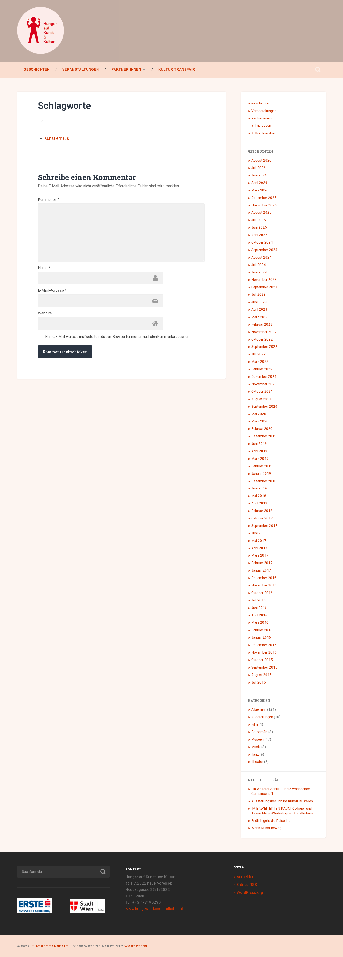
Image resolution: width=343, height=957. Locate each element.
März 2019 (260, 459)
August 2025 (261, 212)
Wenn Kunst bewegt (267, 828)
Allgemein (258, 709)
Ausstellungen (262, 717)
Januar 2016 (261, 637)
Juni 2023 (259, 302)
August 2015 (261, 675)
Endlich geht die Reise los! (271, 821)
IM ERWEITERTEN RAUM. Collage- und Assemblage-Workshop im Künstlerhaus (282, 810)
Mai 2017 (258, 541)
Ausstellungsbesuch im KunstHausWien (282, 801)
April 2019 (259, 451)
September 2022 (264, 347)
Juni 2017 (259, 533)
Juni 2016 (259, 608)
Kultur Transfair (176, 69)
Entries (247, 884)
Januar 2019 (261, 473)
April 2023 (259, 309)
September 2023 (264, 287)
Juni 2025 (259, 227)
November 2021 (264, 384)
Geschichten (37, 69)
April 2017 (259, 548)
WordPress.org (250, 892)
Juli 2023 (258, 294)
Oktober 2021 (262, 391)
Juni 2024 (259, 272)
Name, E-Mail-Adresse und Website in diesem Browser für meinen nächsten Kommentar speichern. (118, 336)
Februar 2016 (262, 630)
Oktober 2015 (262, 660)
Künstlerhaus (56, 138)
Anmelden (245, 876)
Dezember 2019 (263, 436)
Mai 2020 (258, 414)
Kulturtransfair (49, 946)
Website (45, 313)
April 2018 (259, 503)
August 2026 (261, 160)
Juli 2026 (258, 168)
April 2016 (259, 615)
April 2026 (259, 183)
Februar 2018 (262, 511)
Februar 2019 (262, 466)
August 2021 (261, 399)
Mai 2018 (258, 496)
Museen (257, 739)
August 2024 (261, 257)
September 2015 (264, 667)
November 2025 (264, 205)
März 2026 (260, 190)
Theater (257, 761)
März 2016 (260, 622)
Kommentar (48, 199)
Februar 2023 (262, 324)
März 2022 (260, 362)
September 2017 (264, 526)
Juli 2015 (258, 682)
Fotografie (259, 732)
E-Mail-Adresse (52, 290)
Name (44, 268)
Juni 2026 (259, 175)
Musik (255, 747)
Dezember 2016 (263, 578)
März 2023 (260, 317)
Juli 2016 (258, 600)
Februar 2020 (262, 429)
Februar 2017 (262, 563)
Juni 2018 (259, 488)
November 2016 (264, 585)
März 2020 (260, 421)
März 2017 (260, 555)
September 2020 (264, 406)
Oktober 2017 (262, 518)
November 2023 (264, 279)
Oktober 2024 (262, 242)
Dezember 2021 (263, 376)
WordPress (135, 946)
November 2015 (264, 652)
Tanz (255, 754)
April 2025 (259, 235)
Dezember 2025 (263, 198)
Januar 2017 (261, 570)
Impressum (263, 125)
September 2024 (264, 250)
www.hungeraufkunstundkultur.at (154, 908)
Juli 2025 (258, 220)
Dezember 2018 (263, 481)
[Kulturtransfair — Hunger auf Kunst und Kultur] (40, 31)
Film (254, 724)
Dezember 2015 (263, 645)
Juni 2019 (259, 444)
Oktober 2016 (262, 593)
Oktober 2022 (262, 339)
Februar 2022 (262, 369)
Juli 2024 (258, 265)
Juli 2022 (258, 354)
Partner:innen (126, 69)
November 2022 (264, 332)
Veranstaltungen (80, 69)
